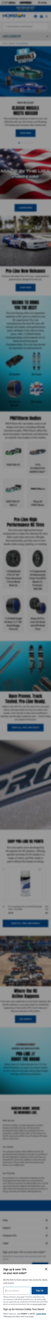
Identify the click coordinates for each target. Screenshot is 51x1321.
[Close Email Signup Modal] (46, 1269)
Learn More (41, 1314)
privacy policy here (39, 1304)
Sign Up (39, 1290)
